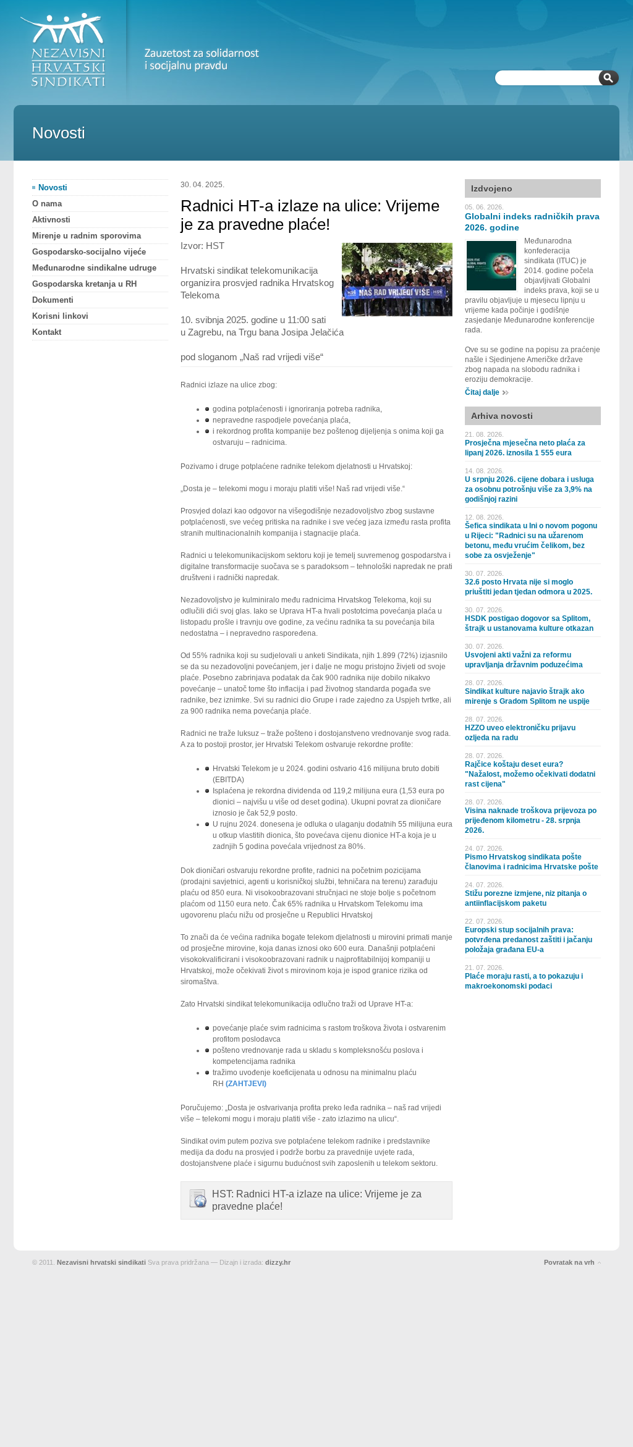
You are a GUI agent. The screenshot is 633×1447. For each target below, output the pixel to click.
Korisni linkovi (60, 316)
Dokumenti (53, 300)
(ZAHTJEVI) (246, 1083)
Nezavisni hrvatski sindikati (101, 1262)
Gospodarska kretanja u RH (84, 284)
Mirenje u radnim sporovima (86, 235)
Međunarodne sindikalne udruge (94, 267)
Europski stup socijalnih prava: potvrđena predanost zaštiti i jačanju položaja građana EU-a (528, 940)
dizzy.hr (278, 1262)
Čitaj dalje (482, 392)
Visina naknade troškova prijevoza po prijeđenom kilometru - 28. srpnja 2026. (531, 820)
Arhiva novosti (502, 416)
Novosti (52, 187)
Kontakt (46, 332)
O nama (47, 203)
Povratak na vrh (569, 1262)
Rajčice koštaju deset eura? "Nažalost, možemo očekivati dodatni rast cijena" (530, 774)
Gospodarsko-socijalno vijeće (89, 251)
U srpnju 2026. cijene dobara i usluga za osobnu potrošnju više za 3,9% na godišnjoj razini (529, 489)
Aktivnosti (51, 219)
